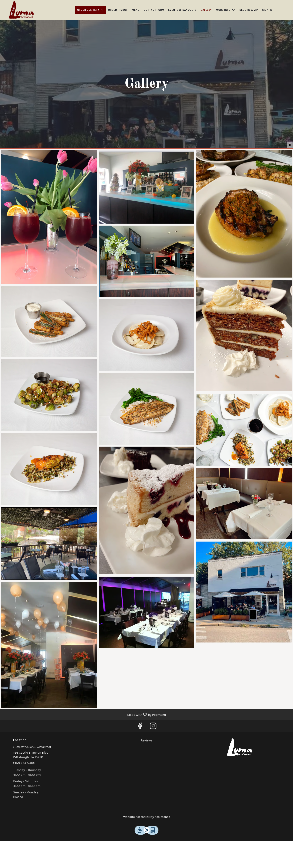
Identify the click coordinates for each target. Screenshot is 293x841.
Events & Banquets (182, 9)
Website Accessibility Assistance (146, 817)
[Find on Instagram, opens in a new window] (153, 727)
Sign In (267, 9)
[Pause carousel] (290, 145)
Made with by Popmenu (84, 714)
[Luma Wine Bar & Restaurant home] (21, 10)
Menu (136, 9)
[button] (90, 10)
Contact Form (154, 9)
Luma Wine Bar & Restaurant (239, 747)
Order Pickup (118, 9)
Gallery (206, 9)
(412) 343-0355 (24, 763)
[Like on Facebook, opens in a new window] (140, 727)
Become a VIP (248, 9)
